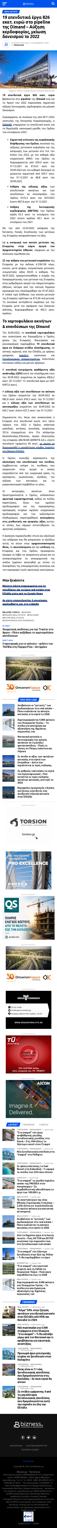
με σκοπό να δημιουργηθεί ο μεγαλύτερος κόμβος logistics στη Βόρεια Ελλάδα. (28, 447)
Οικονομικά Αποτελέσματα (19, 620)
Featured (33, 615)
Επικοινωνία (28, 1461)
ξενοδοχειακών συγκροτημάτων (21, 359)
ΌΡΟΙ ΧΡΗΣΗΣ (16, 1446)
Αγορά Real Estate (14, 618)
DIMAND (7, 124)
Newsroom (19, 45)
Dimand (27, 612)
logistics (23, 355)
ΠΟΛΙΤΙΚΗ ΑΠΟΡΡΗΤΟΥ (36, 1446)
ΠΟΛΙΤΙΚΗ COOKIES (30, 1450)
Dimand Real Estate (15, 615)
